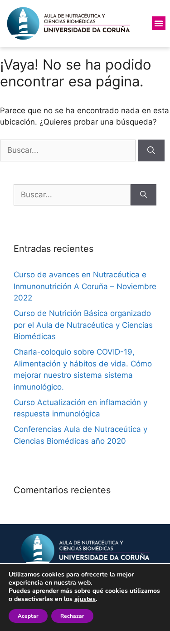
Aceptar (28, 616)
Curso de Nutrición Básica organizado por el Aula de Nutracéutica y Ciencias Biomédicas (83, 325)
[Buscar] (151, 150)
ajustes (85, 599)
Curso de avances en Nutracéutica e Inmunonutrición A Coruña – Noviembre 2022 (85, 286)
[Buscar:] (69, 150)
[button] (158, 23)
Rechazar (72, 616)
